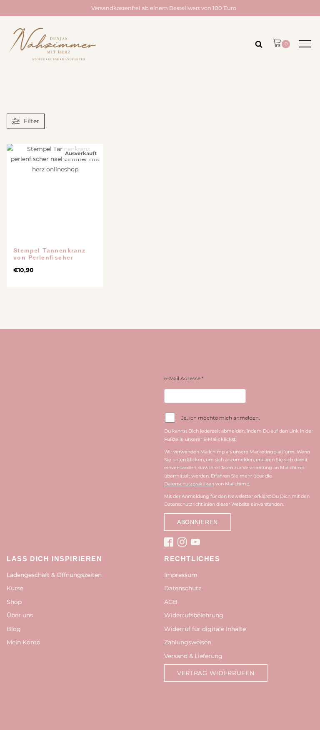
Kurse (15, 588)
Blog (14, 629)
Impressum (181, 575)
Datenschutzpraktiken (189, 484)
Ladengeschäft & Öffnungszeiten (54, 575)
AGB (171, 602)
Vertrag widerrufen (216, 673)
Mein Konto (23, 642)
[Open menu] (305, 44)
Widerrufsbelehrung (193, 615)
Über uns (20, 615)
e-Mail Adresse (184, 378)
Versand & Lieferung (193, 656)
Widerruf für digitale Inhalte (205, 629)
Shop (14, 602)
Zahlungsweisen (187, 642)
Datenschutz (182, 588)
